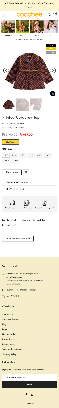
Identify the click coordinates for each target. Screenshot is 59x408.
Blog (4, 325)
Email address (9, 225)
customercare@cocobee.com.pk (22, 290)
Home (18, 40)
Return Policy (8, 340)
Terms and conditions (12, 350)
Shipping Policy (9, 355)
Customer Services (10, 320)
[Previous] (6, 70)
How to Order (9, 335)
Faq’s (4, 330)
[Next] (53, 70)
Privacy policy (8, 345)
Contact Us (7, 315)
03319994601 (13, 296)
